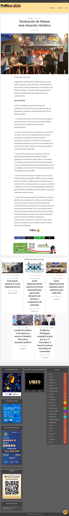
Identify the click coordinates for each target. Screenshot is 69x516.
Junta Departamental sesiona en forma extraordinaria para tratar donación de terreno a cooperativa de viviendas (34, 291)
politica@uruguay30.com (13, 505)
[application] (34, 380)
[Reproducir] (27, 389)
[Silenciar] (39, 389)
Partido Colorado (15, 273)
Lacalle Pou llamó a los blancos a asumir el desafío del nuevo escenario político (22, 335)
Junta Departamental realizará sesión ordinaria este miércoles (56, 285)
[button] (34, 380)
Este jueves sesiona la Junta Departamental (12, 282)
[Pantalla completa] (42, 389)
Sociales (60, 8)
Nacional (30, 18)
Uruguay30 (40, 512)
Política (52, 8)
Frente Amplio (8, 273)
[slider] (33, 389)
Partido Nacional (37, 18)
